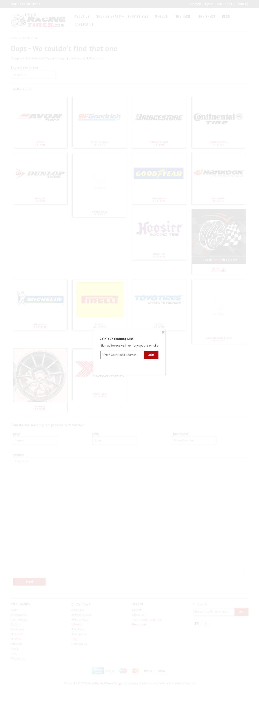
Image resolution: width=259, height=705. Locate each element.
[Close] (163, 332)
